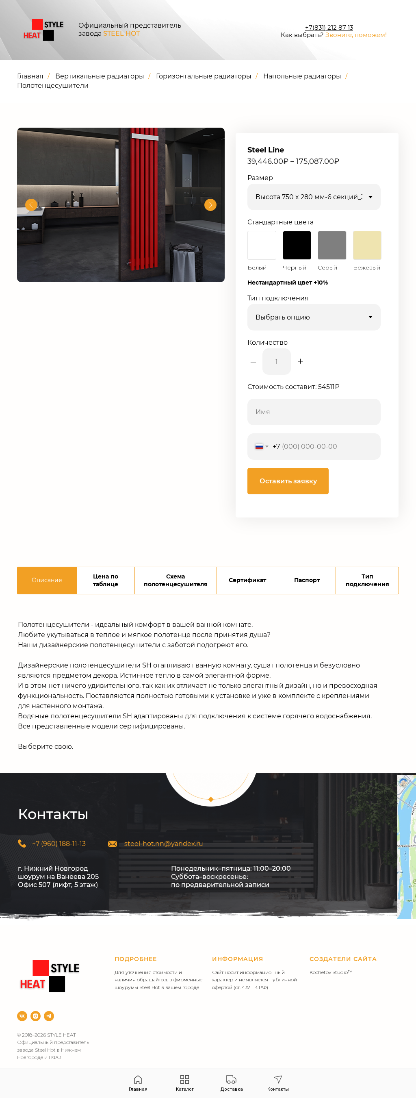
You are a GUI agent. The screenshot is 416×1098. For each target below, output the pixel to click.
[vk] (22, 1016)
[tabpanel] (208, 690)
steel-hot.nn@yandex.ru (163, 844)
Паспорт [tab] (307, 580)
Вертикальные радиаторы (99, 76)
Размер (260, 178)
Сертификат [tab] (247, 580)
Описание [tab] (47, 580)
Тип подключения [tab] (367, 580)
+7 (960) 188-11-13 (59, 844)
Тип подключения (278, 298)
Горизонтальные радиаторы (203, 76)
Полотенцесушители (53, 85)
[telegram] (49, 1016)
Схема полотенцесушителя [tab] (176, 580)
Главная (30, 76)
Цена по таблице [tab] (105, 580)
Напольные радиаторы (302, 76)
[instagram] (35, 1016)
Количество (267, 342)
